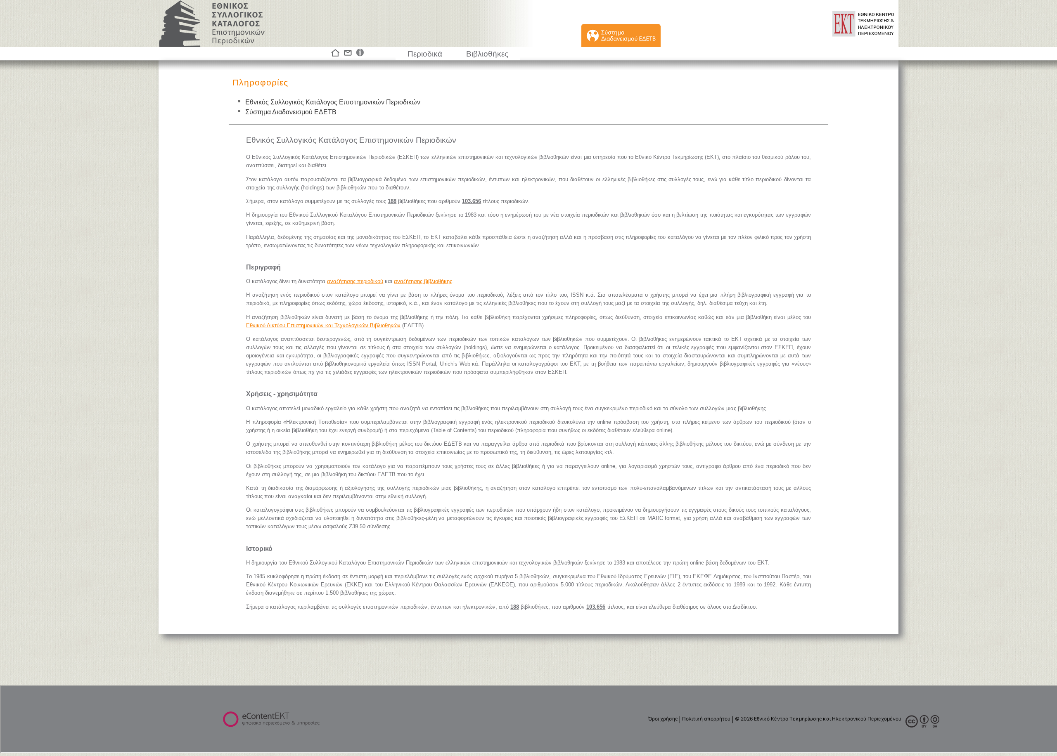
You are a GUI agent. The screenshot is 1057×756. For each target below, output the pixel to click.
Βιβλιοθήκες (487, 54)
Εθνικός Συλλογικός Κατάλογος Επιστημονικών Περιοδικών (332, 102)
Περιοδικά (425, 54)
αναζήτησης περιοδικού (355, 281)
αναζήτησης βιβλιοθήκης (423, 281)
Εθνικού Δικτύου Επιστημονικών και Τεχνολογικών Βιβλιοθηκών (323, 325)
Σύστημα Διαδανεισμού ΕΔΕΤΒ (291, 112)
